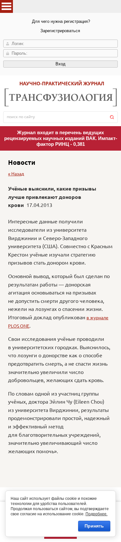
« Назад (16, 173)
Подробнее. (96, 514)
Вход (60, 63)
